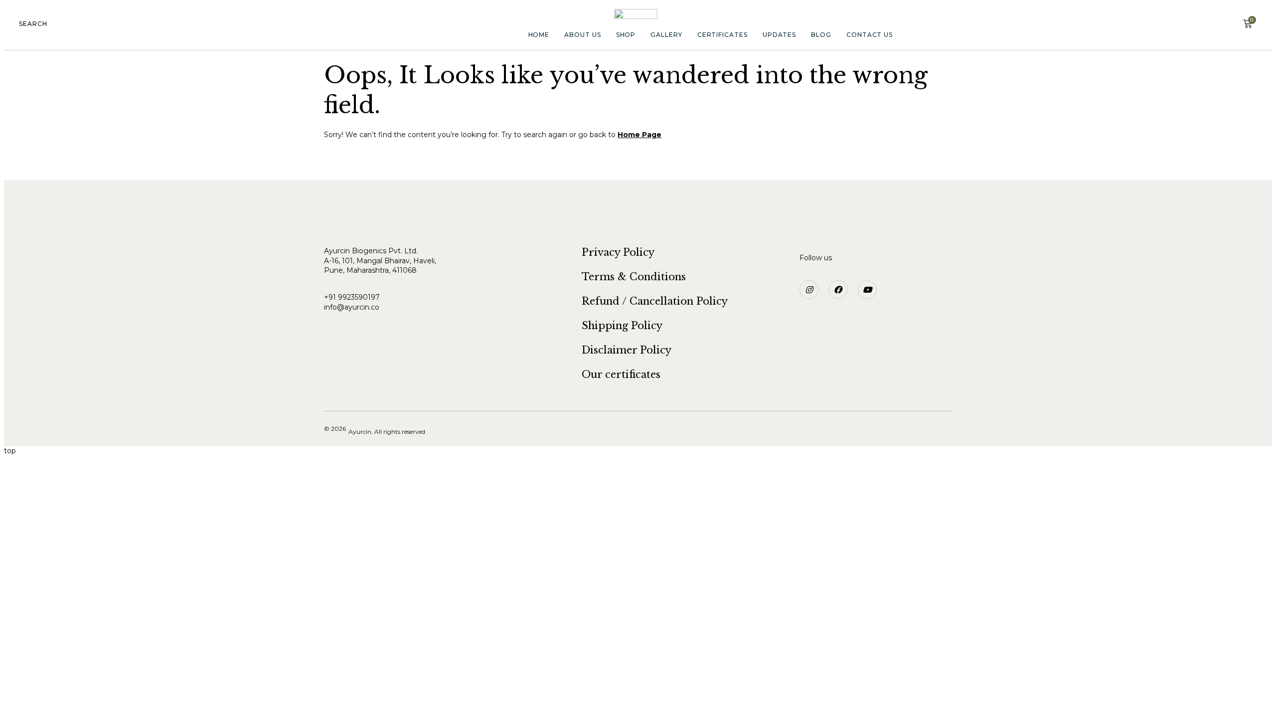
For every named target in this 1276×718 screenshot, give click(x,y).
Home (539, 34)
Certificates (722, 34)
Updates (779, 34)
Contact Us (869, 34)
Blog (821, 34)
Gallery (666, 34)
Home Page (639, 134)
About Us (582, 34)
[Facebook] (837, 289)
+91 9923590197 (353, 297)
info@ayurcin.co (351, 307)
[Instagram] (808, 289)
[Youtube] (867, 289)
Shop (626, 34)
